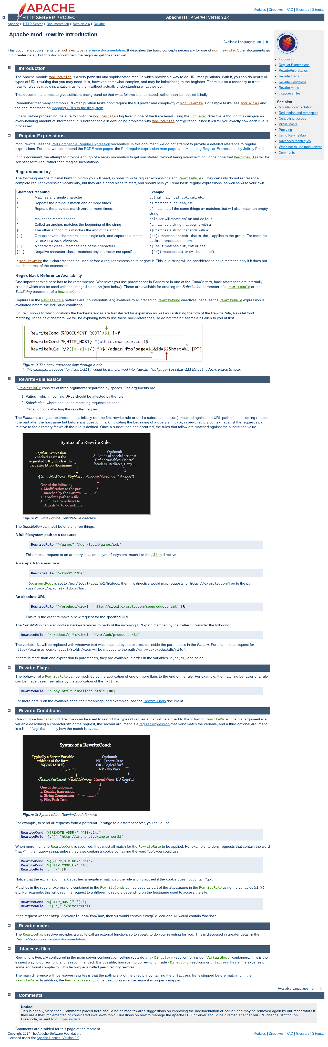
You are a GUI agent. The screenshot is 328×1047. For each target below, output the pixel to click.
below (187, 241)
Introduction (287, 59)
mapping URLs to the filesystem (77, 108)
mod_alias (250, 103)
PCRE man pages (98, 149)
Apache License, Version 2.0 (58, 1038)
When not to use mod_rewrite (300, 147)
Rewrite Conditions (292, 82)
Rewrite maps (289, 88)
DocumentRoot (41, 584)
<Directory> (163, 958)
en (259, 42)
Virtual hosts (288, 124)
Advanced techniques (295, 141)
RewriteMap (33, 934)
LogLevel (198, 116)
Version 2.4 (81, 24)
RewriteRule (245, 157)
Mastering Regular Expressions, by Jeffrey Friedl (225, 149)
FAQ (289, 10)
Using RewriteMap (292, 135)
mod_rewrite (72, 50)
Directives (276, 10)
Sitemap (318, 10)
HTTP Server (33, 24)
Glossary (302, 10)
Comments (287, 152)
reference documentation (104, 50)
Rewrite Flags (289, 76)
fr (267, 42)
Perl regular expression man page (148, 149)
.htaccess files (290, 93)
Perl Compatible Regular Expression (81, 144)
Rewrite (99, 24)
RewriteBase (76, 980)
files (223, 962)
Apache (13, 24)
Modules (259, 10)
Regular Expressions (294, 65)
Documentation (58, 24)
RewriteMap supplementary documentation (50, 939)
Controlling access (292, 118)
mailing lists (71, 1019)
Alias (156, 555)
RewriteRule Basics (293, 70)
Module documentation (295, 107)
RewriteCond (69, 292)
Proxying (285, 130)
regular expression (57, 418)
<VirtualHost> (217, 958)
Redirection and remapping (298, 113)
